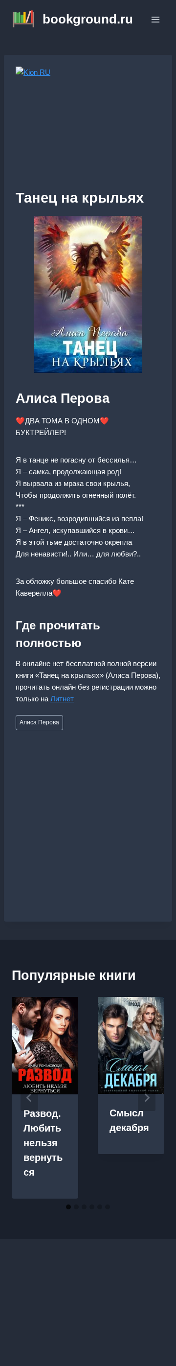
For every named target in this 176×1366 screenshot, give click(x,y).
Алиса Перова (39, 722)
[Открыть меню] (155, 19)
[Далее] (146, 1098)
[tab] (68, 1206)
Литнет (62, 699)
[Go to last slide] (29, 1098)
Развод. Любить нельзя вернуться (43, 1143)
